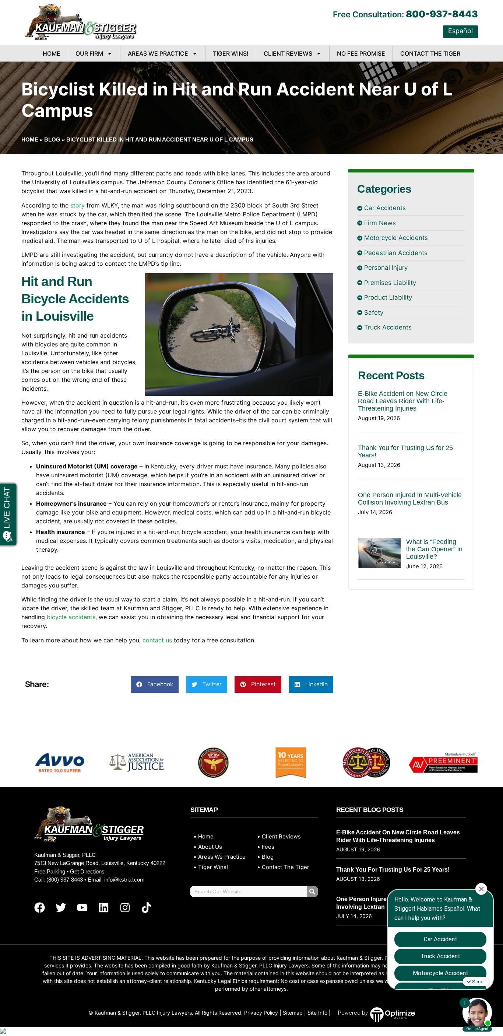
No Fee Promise (361, 53)
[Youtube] (82, 907)
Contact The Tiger (430, 53)
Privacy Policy (261, 1012)
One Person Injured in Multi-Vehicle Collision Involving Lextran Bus (410, 498)
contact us (157, 640)
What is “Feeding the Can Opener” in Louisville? (434, 549)
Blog (52, 139)
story (77, 205)
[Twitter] (60, 907)
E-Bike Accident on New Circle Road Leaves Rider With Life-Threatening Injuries (402, 401)
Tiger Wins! (231, 53)
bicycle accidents (71, 617)
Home (51, 53)
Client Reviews (288, 53)
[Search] (312, 891)
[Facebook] (39, 907)
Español (460, 31)
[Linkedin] (103, 907)
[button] (155, 684)
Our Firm (89, 53)
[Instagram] (125, 907)
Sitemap (293, 1012)
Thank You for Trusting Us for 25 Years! (393, 869)
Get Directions (87, 871)
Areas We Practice (158, 53)
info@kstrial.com (124, 879)
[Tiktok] (146, 907)
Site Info (317, 1012)
